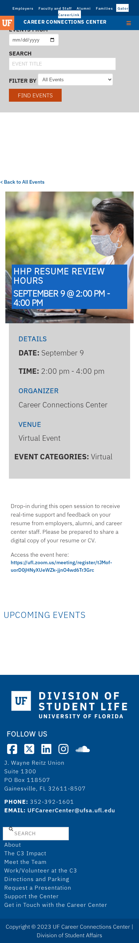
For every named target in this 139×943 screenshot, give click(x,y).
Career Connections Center (65, 21)
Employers (23, 8)
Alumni (84, 8)
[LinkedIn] (46, 749)
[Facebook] (12, 749)
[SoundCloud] (82, 749)
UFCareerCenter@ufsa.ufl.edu (71, 810)
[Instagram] (63, 749)
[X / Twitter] (29, 749)
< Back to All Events (22, 182)
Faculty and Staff (55, 8)
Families (104, 8)
